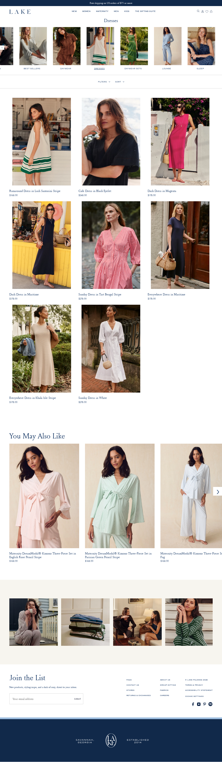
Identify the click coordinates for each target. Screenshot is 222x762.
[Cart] (211, 12)
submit (77, 699)
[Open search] (198, 11)
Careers (164, 695)
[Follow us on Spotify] (210, 704)
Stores (130, 690)
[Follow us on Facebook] (193, 704)
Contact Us (132, 685)
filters (102, 82)
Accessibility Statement (199, 690)
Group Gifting (168, 685)
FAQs (129, 680)
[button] (217, 491)
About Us (165, 680)
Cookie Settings (194, 696)
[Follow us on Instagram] (199, 704)
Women (86, 11)
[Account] (202, 12)
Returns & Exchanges (138, 695)
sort (118, 82)
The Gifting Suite (145, 11)
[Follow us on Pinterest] (204, 704)
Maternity (102, 11)
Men (116, 11)
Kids (126, 11)
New (74, 11)
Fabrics (164, 690)
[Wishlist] (206, 12)
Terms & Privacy (194, 685)
